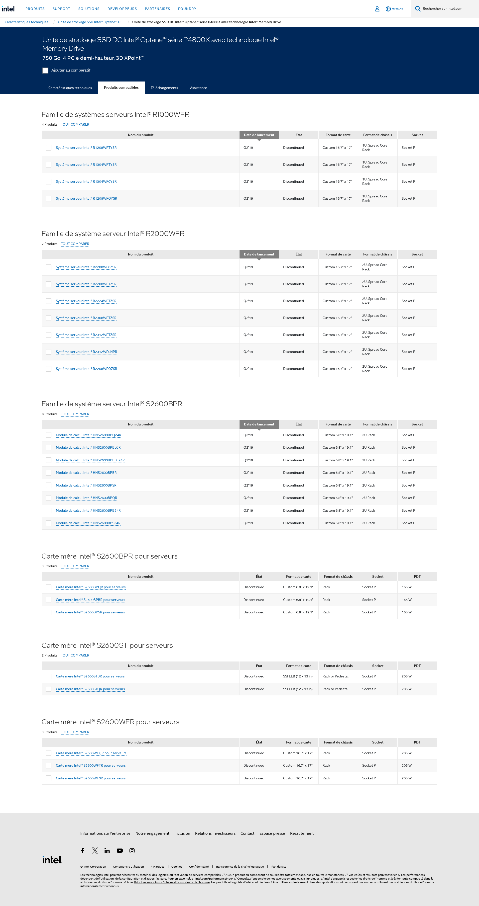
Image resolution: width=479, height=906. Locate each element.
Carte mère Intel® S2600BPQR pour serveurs (91, 587)
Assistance (198, 87)
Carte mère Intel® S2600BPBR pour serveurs (90, 599)
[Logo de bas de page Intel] (52, 859)
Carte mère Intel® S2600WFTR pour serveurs (91, 765)
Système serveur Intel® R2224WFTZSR (86, 301)
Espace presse (272, 833)
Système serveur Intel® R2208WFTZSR (86, 284)
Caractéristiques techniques (70, 87)
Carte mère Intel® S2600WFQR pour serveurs (91, 753)
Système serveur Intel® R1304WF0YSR (86, 181)
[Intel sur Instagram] (132, 851)
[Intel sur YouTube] (120, 851)
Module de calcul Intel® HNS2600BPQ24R (88, 435)
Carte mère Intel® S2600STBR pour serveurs (90, 676)
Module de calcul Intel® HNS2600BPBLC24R (90, 460)
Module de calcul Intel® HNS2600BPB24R (88, 510)
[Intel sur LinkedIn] (107, 851)
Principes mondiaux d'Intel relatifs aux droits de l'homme (172, 882)
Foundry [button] (187, 8)
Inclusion (182, 833)
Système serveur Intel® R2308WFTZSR (86, 318)
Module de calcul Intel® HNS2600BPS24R (88, 523)
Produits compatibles (121, 87)
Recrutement (302, 833)
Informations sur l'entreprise (105, 833)
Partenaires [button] (157, 8)
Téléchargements (164, 87)
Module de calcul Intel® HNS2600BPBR (86, 472)
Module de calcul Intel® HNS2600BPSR (86, 485)
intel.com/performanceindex (214, 878)
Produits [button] (35, 8)
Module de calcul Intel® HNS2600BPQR (86, 497)
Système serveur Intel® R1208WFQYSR (86, 198)
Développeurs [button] (122, 8)
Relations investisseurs (215, 833)
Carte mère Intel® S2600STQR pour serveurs (90, 689)
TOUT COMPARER (75, 124)
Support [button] (61, 8)
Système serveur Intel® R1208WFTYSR (86, 147)
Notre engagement (152, 833)
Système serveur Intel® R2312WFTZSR (86, 334)
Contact (247, 833)
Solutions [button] (89, 8)
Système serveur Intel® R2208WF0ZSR (86, 267)
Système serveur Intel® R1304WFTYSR (86, 164)
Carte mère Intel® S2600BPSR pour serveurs (90, 612)
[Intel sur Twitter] (95, 851)
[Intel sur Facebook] (82, 851)
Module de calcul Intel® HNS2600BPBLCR (88, 447)
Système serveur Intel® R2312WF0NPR (86, 351)
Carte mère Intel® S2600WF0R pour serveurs (91, 778)
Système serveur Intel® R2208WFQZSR (86, 368)
